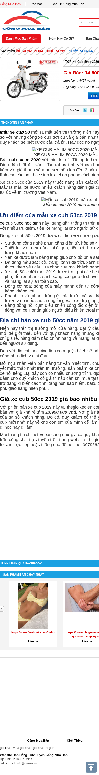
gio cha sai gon (43, 748)
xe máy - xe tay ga (81, 50)
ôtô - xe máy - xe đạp (29, 50)
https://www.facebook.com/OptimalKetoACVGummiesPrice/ (49, 632)
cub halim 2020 (25, 159)
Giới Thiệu (75, 740)
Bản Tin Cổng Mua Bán (68, 4)
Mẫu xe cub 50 (15, 132)
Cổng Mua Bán (10, 4)
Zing (92, 110)
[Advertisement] (49, 501)
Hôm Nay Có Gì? (61, 38)
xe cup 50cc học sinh (20, 223)
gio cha (5, 748)
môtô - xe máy (56, 50)
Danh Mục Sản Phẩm (21, 38)
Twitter (85, 110)
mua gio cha (21, 748)
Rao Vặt (36, 4)
